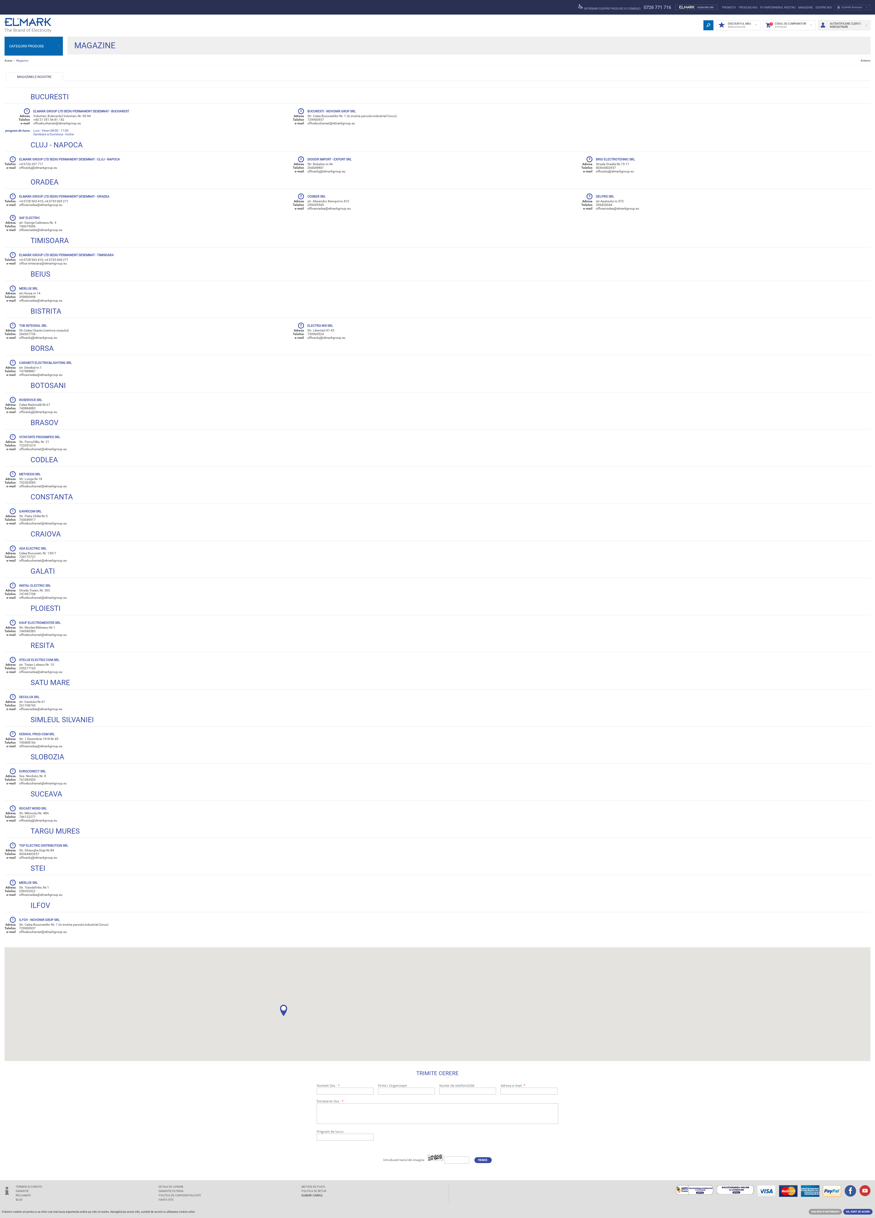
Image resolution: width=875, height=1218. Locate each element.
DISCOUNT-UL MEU (739, 25)
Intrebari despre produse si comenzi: (612, 8)
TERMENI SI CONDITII (29, 1186)
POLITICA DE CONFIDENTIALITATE (180, 1195)
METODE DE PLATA (313, 1186)
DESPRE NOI (824, 7)
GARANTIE (22, 1191)
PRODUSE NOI (748, 7)
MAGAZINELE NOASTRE (34, 77)
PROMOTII (729, 7)
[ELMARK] (28, 25)
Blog (19, 1199)
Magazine (805, 7)
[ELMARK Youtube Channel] (865, 1191)
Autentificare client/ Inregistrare (845, 25)
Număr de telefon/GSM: (457, 1085)
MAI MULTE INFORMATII (825, 1211)
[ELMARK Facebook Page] (850, 1191)
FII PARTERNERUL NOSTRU (777, 7)
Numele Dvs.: (328, 1085)
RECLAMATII (23, 1195)
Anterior (865, 60)
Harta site (166, 1199)
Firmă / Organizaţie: (393, 1085)
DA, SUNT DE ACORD (858, 1211)
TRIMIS (482, 1160)
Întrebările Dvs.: (330, 1101)
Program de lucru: (330, 1131)
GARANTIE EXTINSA (171, 1191)
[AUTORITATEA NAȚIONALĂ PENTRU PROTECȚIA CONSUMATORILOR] (694, 1190)
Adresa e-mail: (513, 1085)
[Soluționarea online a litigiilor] (735, 1190)
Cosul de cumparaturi (788, 25)
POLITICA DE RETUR (313, 1191)
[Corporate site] (696, 7)
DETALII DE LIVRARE (171, 1186)
